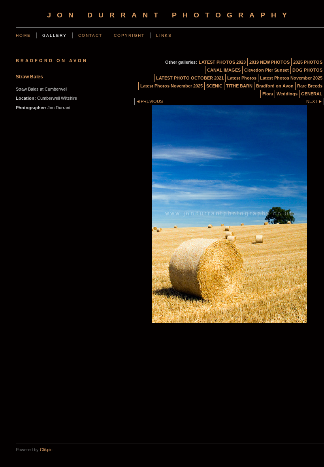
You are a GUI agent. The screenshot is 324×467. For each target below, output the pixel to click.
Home (23, 35)
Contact (90, 35)
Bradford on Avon (275, 86)
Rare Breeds (309, 86)
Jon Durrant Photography (170, 15)
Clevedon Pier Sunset (266, 70)
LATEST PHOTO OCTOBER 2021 (190, 78)
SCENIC (214, 86)
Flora (267, 93)
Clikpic (46, 449)
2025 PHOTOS (307, 62)
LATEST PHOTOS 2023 (222, 62)
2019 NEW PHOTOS (269, 62)
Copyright (129, 35)
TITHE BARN (239, 86)
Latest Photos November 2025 (291, 78)
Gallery (54, 35)
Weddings (287, 93)
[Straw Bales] (229, 214)
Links (164, 35)
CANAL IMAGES (224, 70)
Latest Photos (241, 78)
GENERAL (311, 93)
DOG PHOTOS (307, 70)
